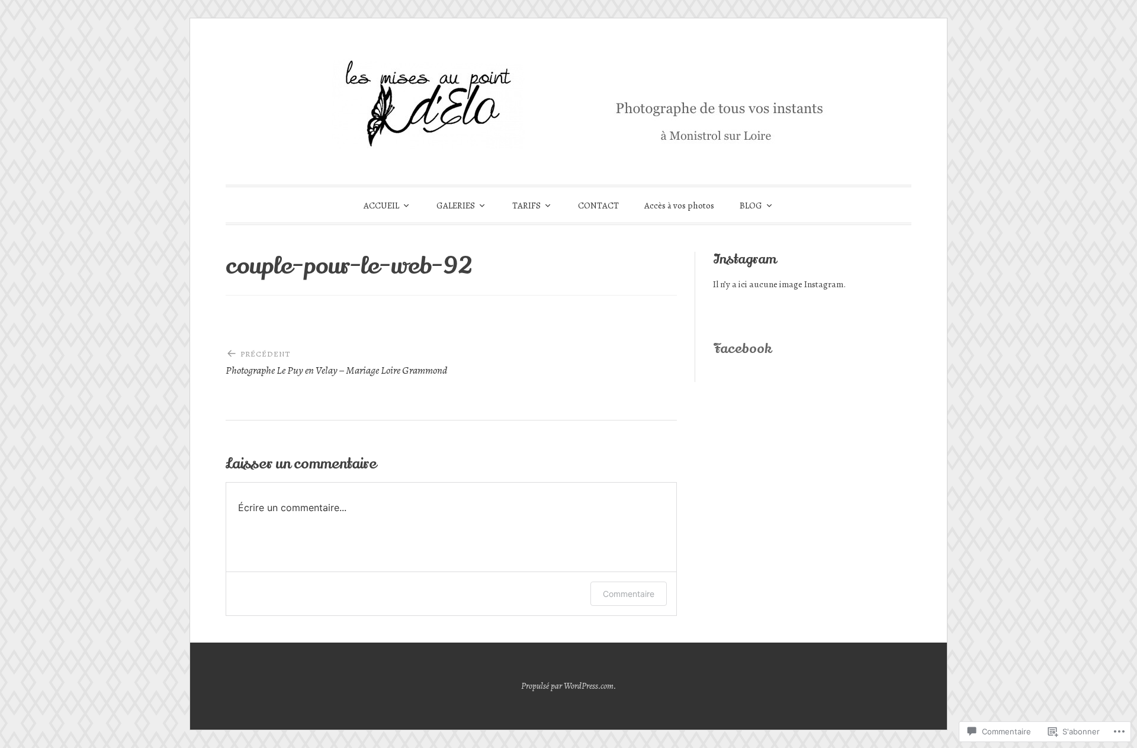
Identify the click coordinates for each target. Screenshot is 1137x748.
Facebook (742, 349)
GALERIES (455, 205)
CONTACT (598, 205)
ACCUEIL (381, 205)
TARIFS (526, 205)
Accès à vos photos (679, 205)
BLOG (751, 205)
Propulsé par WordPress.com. (568, 686)
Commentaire (628, 594)
